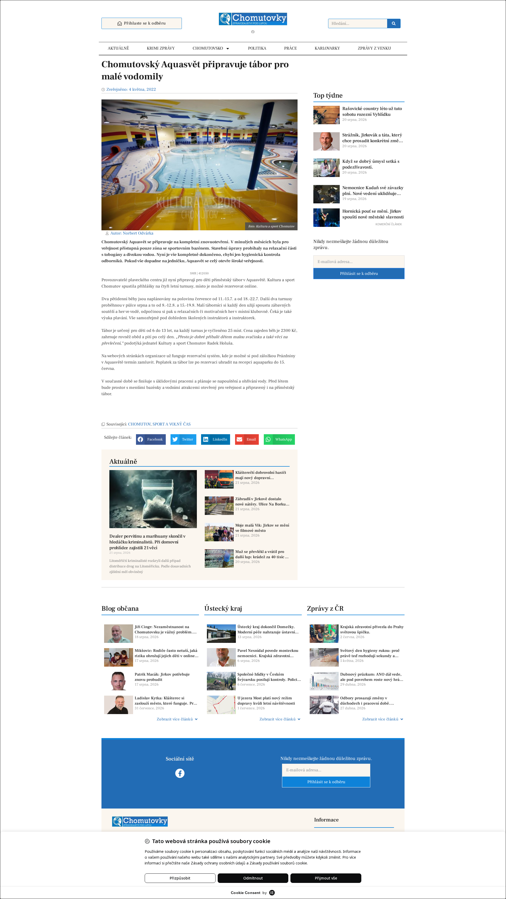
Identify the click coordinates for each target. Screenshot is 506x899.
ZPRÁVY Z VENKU (374, 48)
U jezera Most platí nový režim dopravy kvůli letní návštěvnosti (266, 701)
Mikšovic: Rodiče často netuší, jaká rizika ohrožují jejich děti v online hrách (166, 653)
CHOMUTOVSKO (208, 48)
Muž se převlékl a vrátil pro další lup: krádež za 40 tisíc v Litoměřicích (261, 554)
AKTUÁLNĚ (118, 48)
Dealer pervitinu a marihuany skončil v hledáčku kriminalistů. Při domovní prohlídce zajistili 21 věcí (147, 542)
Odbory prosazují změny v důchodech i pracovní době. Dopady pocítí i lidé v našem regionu (365, 701)
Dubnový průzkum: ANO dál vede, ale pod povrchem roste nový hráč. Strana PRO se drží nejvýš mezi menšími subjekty (371, 677)
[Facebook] (253, 31)
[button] (151, 439)
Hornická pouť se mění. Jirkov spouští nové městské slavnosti (373, 214)
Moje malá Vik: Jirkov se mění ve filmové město (262, 528)
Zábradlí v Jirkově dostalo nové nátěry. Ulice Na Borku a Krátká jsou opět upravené (262, 501)
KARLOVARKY (327, 48)
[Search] (393, 23)
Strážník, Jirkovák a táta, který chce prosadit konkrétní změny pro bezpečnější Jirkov (373, 138)
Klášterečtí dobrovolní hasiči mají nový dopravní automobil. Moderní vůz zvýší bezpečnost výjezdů (261, 475)
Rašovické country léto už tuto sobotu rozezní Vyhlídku (372, 111)
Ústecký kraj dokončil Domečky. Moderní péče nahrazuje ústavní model (266, 629)
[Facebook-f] (179, 773)
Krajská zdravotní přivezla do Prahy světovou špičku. (372, 629)
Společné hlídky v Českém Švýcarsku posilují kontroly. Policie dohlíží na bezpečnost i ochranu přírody (268, 677)
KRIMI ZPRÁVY (161, 48)
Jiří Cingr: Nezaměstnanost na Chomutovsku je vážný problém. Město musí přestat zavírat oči (164, 629)
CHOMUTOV (139, 424)
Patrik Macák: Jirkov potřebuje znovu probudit (162, 677)
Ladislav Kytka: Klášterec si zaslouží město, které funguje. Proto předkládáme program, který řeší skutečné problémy (167, 701)
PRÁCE (290, 48)
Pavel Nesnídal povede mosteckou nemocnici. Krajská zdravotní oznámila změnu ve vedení (267, 653)
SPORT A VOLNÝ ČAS (172, 424)
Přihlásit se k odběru (359, 273)
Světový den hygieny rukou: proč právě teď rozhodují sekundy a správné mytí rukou (370, 653)
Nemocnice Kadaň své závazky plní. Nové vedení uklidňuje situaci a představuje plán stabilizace (372, 191)
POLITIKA (257, 48)
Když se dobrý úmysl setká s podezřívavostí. (371, 164)
